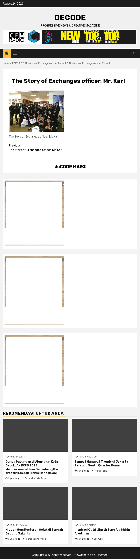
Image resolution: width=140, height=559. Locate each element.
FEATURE (10, 456)
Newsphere (81, 555)
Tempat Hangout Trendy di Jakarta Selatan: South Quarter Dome (101, 463)
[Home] (7, 53)
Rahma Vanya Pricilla (35, 539)
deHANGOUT (91, 456)
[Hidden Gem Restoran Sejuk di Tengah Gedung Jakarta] (35, 503)
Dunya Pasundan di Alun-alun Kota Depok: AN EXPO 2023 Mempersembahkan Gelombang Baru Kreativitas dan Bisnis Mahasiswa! (33, 467)
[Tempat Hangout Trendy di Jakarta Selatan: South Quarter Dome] (104, 435)
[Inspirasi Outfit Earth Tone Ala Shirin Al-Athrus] (104, 503)
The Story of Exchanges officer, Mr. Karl (35, 148)
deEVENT (20, 456)
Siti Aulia (98, 539)
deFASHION (90, 525)
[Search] (134, 53)
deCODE (70, 17)
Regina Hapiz (100, 471)
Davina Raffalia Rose (35, 478)
